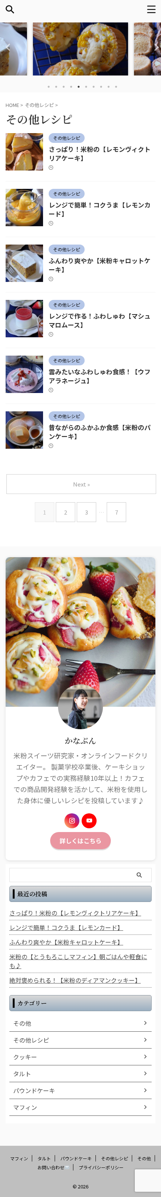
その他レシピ (114, 1158)
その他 (144, 1158)
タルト (44, 1158)
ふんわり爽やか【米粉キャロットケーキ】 (100, 265)
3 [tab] (63, 86)
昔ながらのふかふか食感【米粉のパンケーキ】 (100, 432)
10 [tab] (116, 86)
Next (154, 47)
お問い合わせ (50, 1167)
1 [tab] (48, 86)
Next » (81, 484)
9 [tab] (108, 86)
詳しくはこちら (80, 840)
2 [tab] (56, 86)
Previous (7, 47)
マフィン (19, 1158)
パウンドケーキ (76, 1158)
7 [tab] (93, 86)
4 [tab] (71, 86)
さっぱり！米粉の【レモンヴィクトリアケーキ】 (100, 153)
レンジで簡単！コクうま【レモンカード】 (100, 209)
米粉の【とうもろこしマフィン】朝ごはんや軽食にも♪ (78, 961)
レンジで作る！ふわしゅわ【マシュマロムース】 (100, 320)
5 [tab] (78, 86)
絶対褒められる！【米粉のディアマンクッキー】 (75, 980)
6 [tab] (86, 86)
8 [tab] (101, 86)
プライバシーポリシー (101, 1167)
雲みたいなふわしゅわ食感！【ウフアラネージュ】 (100, 376)
